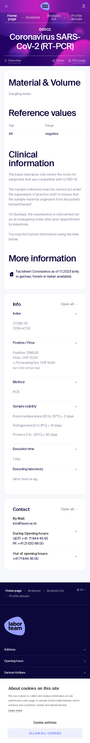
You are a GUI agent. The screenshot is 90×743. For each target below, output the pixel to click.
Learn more (15, 710)
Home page (12, 17)
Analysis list (53, 17)
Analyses (33, 17)
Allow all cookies (45, 733)
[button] (45, 313)
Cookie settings (45, 722)
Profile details (76, 17)
